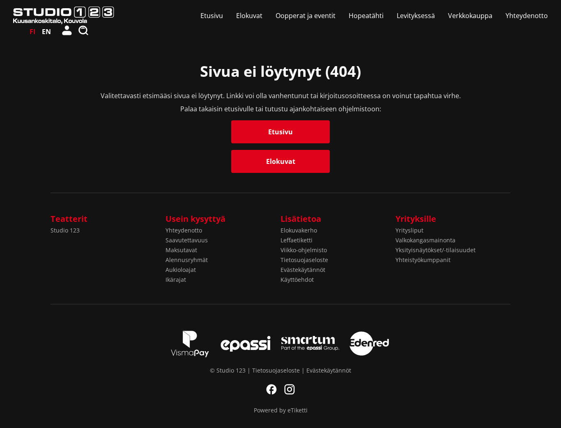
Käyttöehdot (297, 279)
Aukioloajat (181, 270)
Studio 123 (65, 230)
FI (32, 31)
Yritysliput (409, 230)
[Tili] (67, 31)
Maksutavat (181, 250)
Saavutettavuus (187, 240)
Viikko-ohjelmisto (303, 250)
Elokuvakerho (298, 230)
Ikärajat (176, 279)
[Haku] (83, 31)
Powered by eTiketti (281, 410)
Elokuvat (249, 15)
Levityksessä (416, 15)
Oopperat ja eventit (306, 15)
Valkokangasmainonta (425, 240)
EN (46, 31)
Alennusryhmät (187, 260)
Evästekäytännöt (302, 270)
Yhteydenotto (527, 15)
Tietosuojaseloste (304, 260)
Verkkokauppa (470, 15)
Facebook (271, 389)
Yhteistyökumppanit (423, 260)
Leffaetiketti (296, 240)
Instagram (289, 389)
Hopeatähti (366, 15)
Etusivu (211, 15)
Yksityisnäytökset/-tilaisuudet (435, 250)
